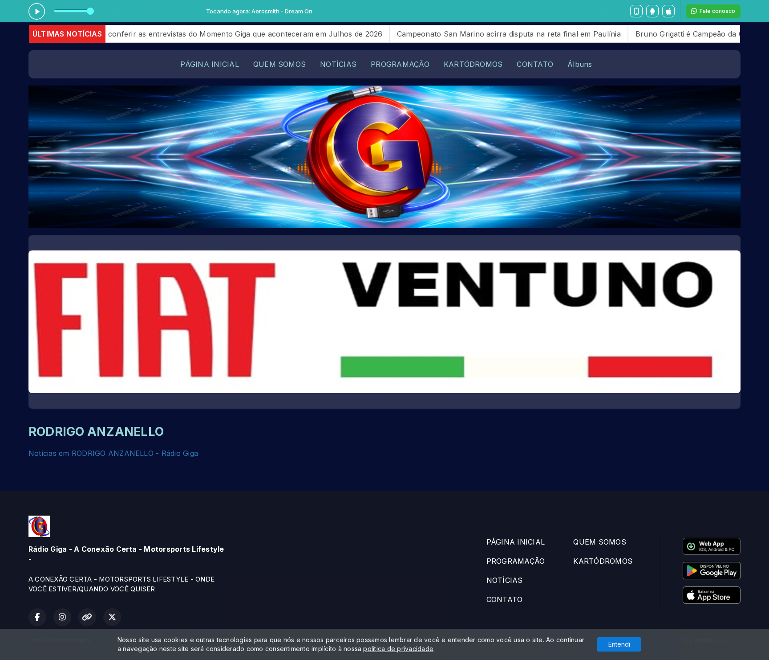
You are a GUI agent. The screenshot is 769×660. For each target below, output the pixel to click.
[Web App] (636, 11)
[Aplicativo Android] (652, 11)
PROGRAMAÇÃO (400, 64)
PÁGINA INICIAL (209, 64)
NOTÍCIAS (338, 64)
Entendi (619, 644)
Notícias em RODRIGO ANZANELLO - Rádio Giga (113, 453)
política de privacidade (398, 648)
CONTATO (535, 64)
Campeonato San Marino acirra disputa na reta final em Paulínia (467, 33)
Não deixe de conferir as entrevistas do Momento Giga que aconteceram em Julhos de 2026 (179, 33)
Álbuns (579, 64)
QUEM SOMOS (279, 64)
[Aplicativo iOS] (668, 11)
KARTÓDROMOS (473, 64)
